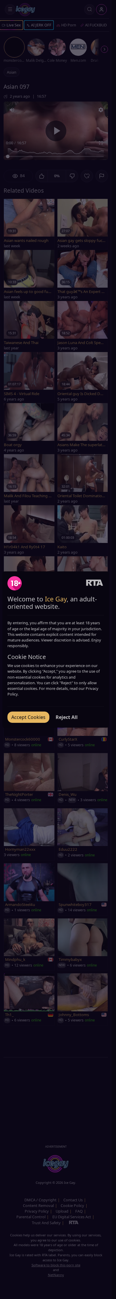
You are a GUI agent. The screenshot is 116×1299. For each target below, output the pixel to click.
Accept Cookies (28, 717)
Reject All (67, 717)
